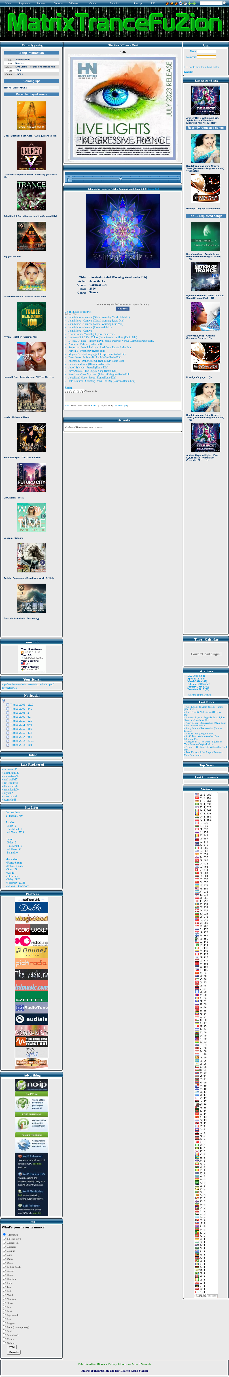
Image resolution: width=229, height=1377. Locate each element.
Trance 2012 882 (21, 728)
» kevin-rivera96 (10, 776)
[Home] (185, 3)
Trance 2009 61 (20, 716)
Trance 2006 (153, 189)
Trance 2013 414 (21, 732)
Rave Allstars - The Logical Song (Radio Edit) (92, 370)
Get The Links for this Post (78, 312)
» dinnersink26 (9, 786)
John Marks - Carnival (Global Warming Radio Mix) (96, 320)
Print (67, 405)
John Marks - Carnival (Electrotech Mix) (90, 327)
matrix (12, 815)
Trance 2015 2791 (22, 740)
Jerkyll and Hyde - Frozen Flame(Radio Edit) (92, 377)
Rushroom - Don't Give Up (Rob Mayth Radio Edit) (96, 360)
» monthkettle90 (10, 789)
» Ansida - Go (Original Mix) (199, 733)
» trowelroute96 (10, 782)
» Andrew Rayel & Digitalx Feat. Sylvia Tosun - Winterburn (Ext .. (204, 718)
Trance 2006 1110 (21, 704)
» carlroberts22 (9, 769)
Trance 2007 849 (21, 708)
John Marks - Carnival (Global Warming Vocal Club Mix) (99, 317)
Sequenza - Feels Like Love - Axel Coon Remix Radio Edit (99, 347)
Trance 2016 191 (21, 744)
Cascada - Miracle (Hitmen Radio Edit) (89, 364)
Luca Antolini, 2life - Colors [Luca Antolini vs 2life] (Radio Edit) (102, 337)
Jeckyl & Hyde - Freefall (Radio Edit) (88, 367)
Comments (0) (120, 405)
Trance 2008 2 (19, 712)
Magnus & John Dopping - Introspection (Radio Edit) (96, 354)
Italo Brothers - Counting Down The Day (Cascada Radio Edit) (101, 381)
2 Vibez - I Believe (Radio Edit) (85, 344)
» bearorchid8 (9, 799)
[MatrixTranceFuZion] (189, 3)
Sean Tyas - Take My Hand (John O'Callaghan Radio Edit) (99, 374)
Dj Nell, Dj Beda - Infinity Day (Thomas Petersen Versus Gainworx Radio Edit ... (111, 340)
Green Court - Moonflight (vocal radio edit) (91, 334)
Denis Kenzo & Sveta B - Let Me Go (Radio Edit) (94, 357)
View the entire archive (199, 694)
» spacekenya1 (9, 796)
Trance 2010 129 (21, 720)
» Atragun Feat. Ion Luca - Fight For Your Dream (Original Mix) (203, 743)
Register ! (189, 71)
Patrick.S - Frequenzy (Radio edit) (86, 350)
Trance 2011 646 (21, 724)
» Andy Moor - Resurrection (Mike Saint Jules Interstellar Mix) (205, 724)
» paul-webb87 (9, 779)
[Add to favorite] (194, 3)
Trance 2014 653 (21, 736)
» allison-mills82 (10, 772)
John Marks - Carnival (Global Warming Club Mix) (95, 324)
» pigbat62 (7, 793)
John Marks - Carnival (80, 330)
